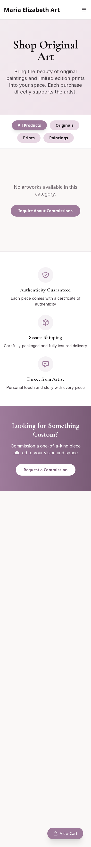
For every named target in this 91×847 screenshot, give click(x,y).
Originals (65, 125)
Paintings (58, 138)
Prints (29, 138)
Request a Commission (46, 469)
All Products (29, 125)
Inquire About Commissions (45, 210)
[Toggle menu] (84, 10)
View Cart (68, 833)
